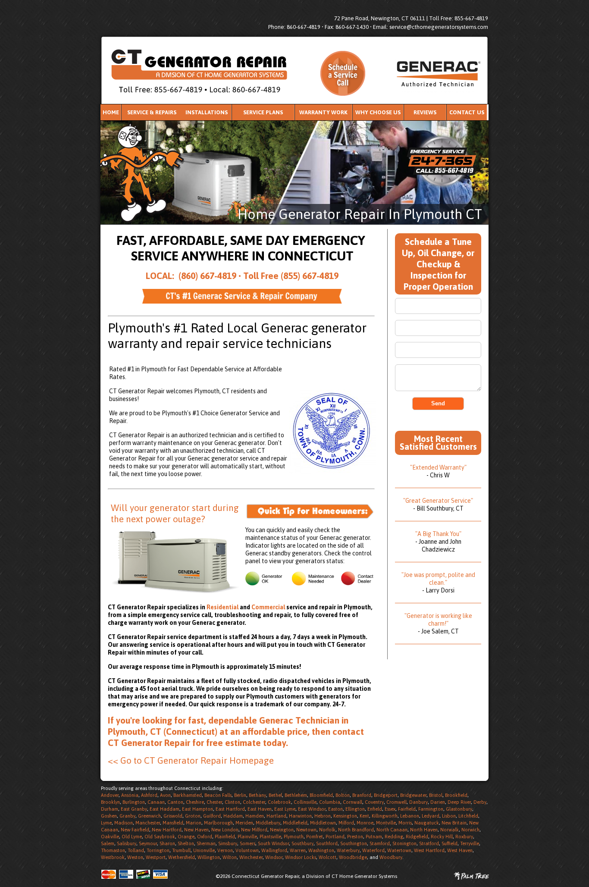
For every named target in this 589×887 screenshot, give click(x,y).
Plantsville (270, 836)
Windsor (273, 857)
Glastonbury (459, 809)
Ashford (149, 795)
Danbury (418, 802)
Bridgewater (413, 795)
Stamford (380, 843)
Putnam (374, 836)
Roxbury (464, 836)
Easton (335, 809)
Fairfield (407, 809)
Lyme (106, 822)
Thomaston (113, 850)
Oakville (110, 836)
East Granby (134, 809)
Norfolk (327, 829)
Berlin (240, 795)
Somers (247, 843)
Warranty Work (323, 112)
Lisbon (449, 815)
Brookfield (456, 795)
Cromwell (396, 802)
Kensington (345, 815)
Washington (321, 850)
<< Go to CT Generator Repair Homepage (191, 760)
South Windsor (273, 843)
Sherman (206, 843)
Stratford (429, 843)
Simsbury (227, 843)
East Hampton (197, 809)
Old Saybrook (159, 836)
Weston (135, 857)
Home (111, 112)
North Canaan (391, 829)
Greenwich (149, 815)
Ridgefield (417, 836)
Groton (193, 815)
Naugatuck (426, 822)
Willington (208, 857)
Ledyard (430, 815)
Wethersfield (181, 857)
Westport (156, 857)
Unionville (204, 850)
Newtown (306, 829)
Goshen (109, 815)
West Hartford (429, 850)
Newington (282, 829)
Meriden (244, 822)
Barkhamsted (187, 795)
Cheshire (195, 802)
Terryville (469, 843)
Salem (107, 843)
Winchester (251, 857)
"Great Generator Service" (438, 500)
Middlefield (295, 822)
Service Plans (263, 112)
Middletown (323, 822)
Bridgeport (386, 795)
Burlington (133, 802)
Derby (479, 802)
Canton (175, 802)
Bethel (275, 795)
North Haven (424, 829)
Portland (335, 836)
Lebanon (409, 815)
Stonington (404, 843)
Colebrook (279, 802)
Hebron (322, 815)
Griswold (172, 815)
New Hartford (167, 829)
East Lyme (284, 809)
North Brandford (356, 829)
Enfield (374, 809)
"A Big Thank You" (438, 533)
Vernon (225, 850)
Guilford (212, 815)
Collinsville (305, 802)
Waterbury (348, 850)
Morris (405, 822)
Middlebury (268, 822)
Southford (327, 843)
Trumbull (181, 850)
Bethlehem (296, 795)
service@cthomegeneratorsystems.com (438, 27)
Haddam (233, 815)
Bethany (257, 795)
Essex (390, 809)
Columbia (329, 802)
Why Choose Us (378, 112)
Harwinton (300, 815)
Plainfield (225, 836)
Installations (206, 112)
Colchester (254, 802)
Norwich (470, 829)
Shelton (186, 843)
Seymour (148, 843)
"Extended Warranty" (438, 467)
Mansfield (173, 822)
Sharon (167, 843)
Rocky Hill (442, 836)
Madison (123, 822)
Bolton (342, 795)
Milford (346, 822)
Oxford (204, 836)
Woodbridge (353, 857)
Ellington (355, 809)
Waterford (373, 850)
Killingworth (385, 815)
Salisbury (126, 843)
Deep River (459, 802)
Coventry (374, 802)
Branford (361, 795)
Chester (214, 802)
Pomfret (314, 836)
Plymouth (294, 836)
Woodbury (390, 857)
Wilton (229, 857)
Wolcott (327, 857)
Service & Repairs (151, 112)
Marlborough (218, 822)
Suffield (449, 843)
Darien (437, 802)
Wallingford (274, 850)
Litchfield (468, 815)
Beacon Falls (218, 795)
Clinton (232, 802)
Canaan (156, 802)
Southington (353, 843)
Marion (193, 822)
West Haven (460, 850)
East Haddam (164, 809)
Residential (223, 607)
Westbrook (113, 857)
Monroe (365, 822)
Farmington (430, 809)
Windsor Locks (300, 857)
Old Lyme (132, 836)
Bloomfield (321, 795)
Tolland (136, 850)
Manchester (147, 822)
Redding (394, 836)
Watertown (399, 850)
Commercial (268, 607)
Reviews (425, 112)
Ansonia (129, 795)
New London (224, 829)
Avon (165, 795)
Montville (386, 822)
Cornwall (352, 802)
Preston (355, 836)
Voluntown (247, 850)
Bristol (435, 795)
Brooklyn (110, 802)
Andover (110, 795)
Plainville (247, 836)
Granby (127, 815)
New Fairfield (135, 829)
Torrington (158, 850)
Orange (186, 836)
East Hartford (230, 809)
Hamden (254, 815)
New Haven (196, 829)
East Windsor (312, 809)
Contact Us (466, 112)
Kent (364, 815)
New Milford (254, 829)
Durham (109, 809)
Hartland (276, 815)
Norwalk (449, 829)
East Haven (260, 809)
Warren (298, 850)
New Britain (454, 822)
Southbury (302, 843)
